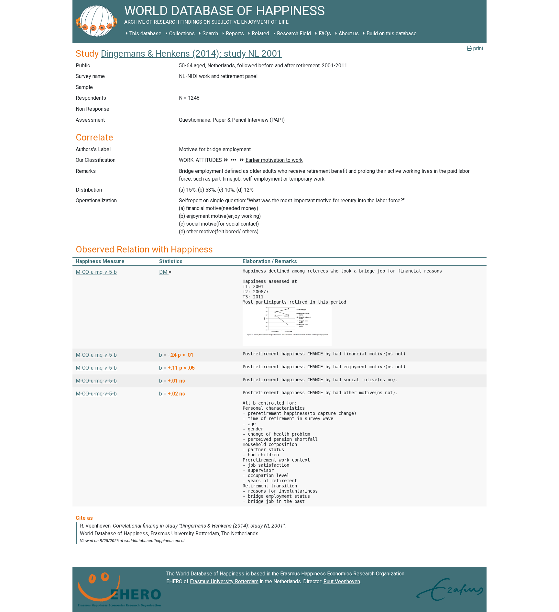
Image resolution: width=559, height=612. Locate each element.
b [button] (161, 355)
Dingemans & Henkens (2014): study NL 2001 (191, 53)
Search (210, 33)
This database (145, 33)
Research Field (294, 33)
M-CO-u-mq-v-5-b (96, 272)
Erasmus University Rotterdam (224, 581)
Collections (182, 33)
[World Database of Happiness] (98, 21)
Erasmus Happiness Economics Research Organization (342, 574)
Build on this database (392, 33)
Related (260, 33)
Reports (235, 33)
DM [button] (164, 272)
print (477, 48)
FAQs (325, 33)
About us (349, 33)
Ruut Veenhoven (341, 581)
